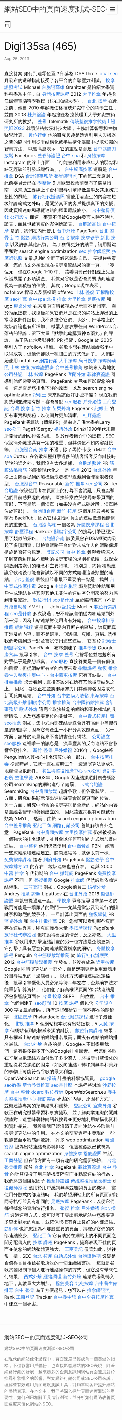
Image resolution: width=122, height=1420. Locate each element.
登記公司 (56, 552)
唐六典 (11, 654)
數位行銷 (37, 135)
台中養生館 (64, 1297)
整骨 (42, 121)
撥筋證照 (92, 1153)
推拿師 (78, 880)
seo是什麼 (63, 600)
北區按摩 (23, 1017)
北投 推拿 (56, 299)
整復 (75, 470)
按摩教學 (90, 237)
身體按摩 (96, 155)
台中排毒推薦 (43, 921)
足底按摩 (96, 299)
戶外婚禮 (92, 401)
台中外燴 (66, 231)
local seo (108, 73)
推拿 (43, 449)
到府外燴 (52, 859)
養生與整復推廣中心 (24, 675)
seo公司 (12, 429)
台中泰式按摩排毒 (96, 716)
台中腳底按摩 (78, 169)
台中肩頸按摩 (49, 832)
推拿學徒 (87, 647)
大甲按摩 (68, 360)
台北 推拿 (44, 1167)
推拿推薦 (61, 702)
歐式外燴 (28, 709)
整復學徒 (24, 777)
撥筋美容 (46, 1099)
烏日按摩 (88, 360)
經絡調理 (52, 1276)
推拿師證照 (99, 251)
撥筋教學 (95, 859)
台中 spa (71, 155)
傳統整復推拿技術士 (91, 1181)
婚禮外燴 (63, 429)
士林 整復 (84, 292)
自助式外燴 (65, 1256)
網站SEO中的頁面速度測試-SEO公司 (58, 17)
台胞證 (11, 490)
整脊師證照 (48, 155)
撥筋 (51, 1078)
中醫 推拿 (14, 873)
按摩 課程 (68, 1003)
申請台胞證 (65, 586)
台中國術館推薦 (88, 702)
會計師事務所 (39, 176)
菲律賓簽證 (98, 374)
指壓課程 (87, 668)
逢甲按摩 (105, 962)
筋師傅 (11, 1228)
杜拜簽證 (37, 114)
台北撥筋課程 (74, 1017)
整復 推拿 (107, 668)
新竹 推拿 (41, 408)
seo (83, 251)
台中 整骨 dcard (27, 1092)
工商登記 (33, 887)
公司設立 (19, 217)
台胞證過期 (89, 1256)
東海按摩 (99, 695)
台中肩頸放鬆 (43, 791)
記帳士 (39, 395)
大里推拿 (92, 94)
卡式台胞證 (91, 784)
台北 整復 (24, 579)
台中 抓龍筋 (61, 873)
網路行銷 (48, 360)
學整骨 (44, 183)
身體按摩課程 (55, 94)
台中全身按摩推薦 (95, 1297)
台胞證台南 (26, 449)
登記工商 (42, 825)
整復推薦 (43, 880)
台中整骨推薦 (69, 367)
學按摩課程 (80, 928)
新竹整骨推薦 (36, 1085)
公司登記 (13, 374)
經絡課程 (24, 627)
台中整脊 (28, 846)
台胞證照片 (89, 463)
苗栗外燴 (61, 408)
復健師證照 (15, 1187)
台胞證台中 (26, 483)
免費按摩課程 (17, 859)
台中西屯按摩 (63, 675)
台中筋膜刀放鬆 (73, 695)
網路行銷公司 (44, 237)
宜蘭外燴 (77, 374)
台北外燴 (102, 470)
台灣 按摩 (20, 408)
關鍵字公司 (65, 531)
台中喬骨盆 (79, 846)
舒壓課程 (24, 531)
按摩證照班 (42, 367)
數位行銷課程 (88, 1030)
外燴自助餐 (15, 606)
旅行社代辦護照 (49, 196)
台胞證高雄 (53, 87)
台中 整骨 (24, 1290)
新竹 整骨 (42, 750)
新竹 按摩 (67, 511)
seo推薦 (18, 299)
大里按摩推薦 (78, 832)
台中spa (36, 299)
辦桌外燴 (23, 306)
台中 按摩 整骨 (58, 654)
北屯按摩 (84, 1283)
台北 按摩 (97, 101)
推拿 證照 (31, 894)
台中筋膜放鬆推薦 (51, 955)
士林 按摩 (33, 374)
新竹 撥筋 (20, 237)
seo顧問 (42, 1003)
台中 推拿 (76, 552)
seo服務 (73, 401)
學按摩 (64, 900)
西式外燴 (33, 1276)
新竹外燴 (72, 1276)
